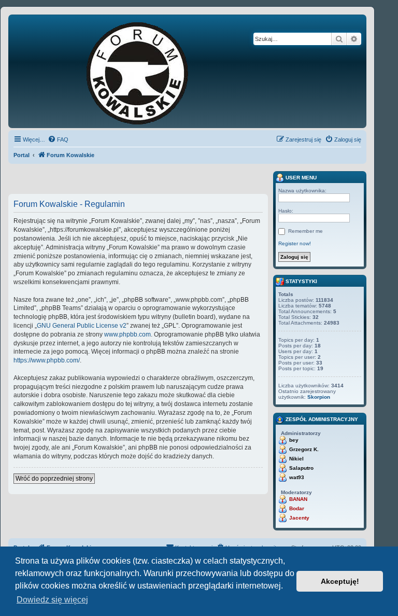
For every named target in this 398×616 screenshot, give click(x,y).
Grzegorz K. (304, 449)
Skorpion (318, 397)
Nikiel (296, 458)
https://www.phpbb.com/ (46, 360)
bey (293, 440)
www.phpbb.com (127, 334)
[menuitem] (58, 139)
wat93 (296, 477)
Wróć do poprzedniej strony (54, 478)
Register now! (294, 243)
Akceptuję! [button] (340, 581)
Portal (21, 155)
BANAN (298, 499)
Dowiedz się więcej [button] (52, 599)
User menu (300, 177)
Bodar (296, 508)
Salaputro (301, 468)
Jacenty (299, 518)
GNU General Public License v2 (81, 325)
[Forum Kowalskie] (153, 71)
